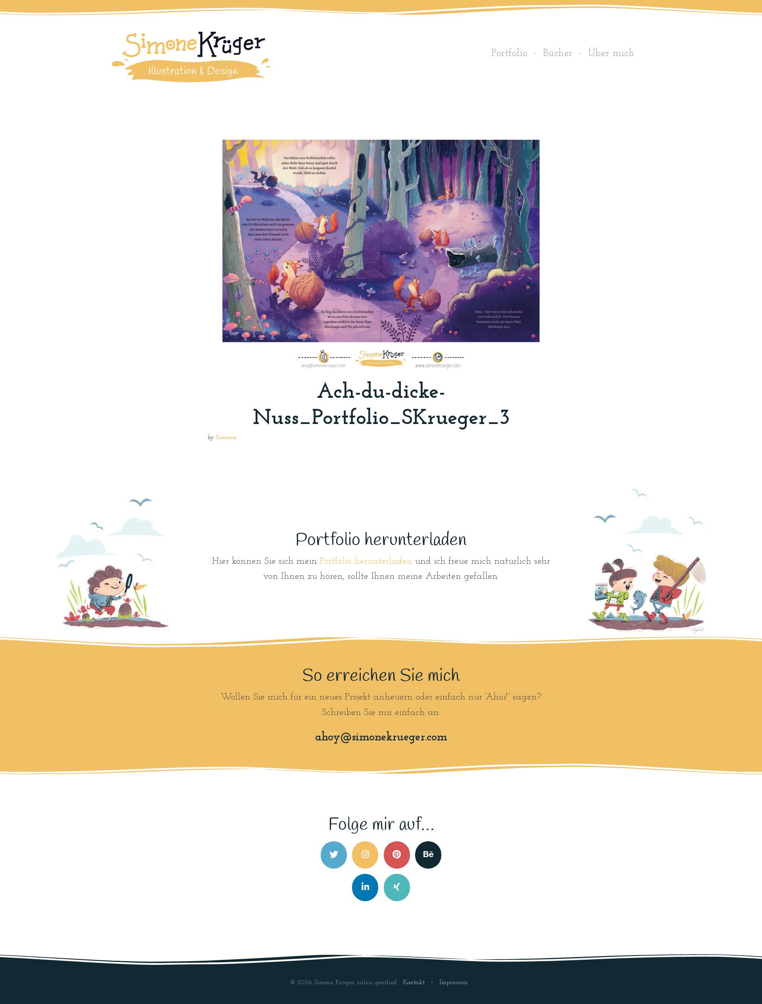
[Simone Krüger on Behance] (428, 855)
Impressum (453, 982)
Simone (226, 438)
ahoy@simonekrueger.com (381, 737)
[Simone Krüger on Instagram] (365, 855)
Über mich (611, 53)
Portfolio (509, 53)
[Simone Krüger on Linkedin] (365, 887)
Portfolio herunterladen (366, 561)
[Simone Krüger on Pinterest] (397, 855)
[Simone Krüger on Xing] (397, 887)
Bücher (558, 53)
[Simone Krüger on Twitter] (334, 855)
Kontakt (415, 982)
